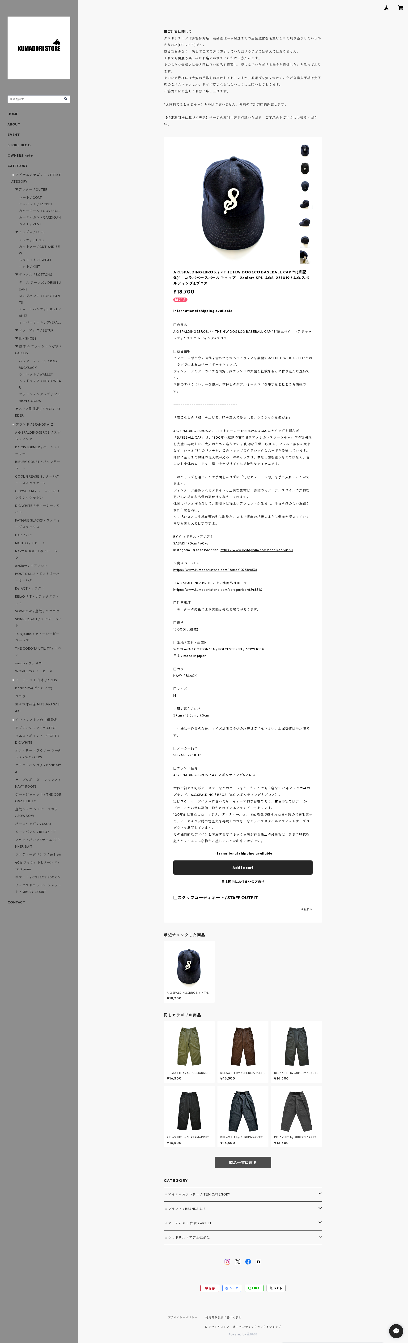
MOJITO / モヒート (30, 543)
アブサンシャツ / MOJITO (35, 728)
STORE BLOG (19, 145)
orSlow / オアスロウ (31, 566)
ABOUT (14, 124)
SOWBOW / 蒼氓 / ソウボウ (37, 611)
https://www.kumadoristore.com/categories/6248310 (217, 589)
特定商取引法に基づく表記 (223, 1317)
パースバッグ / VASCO (33, 824)
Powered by (238, 1334)
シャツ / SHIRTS (31, 240)
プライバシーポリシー (183, 1317)
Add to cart (243, 867)
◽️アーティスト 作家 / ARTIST (188, 1223)
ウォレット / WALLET (36, 374)
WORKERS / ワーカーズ (34, 671)
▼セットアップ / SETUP (34, 330)
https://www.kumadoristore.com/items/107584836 (215, 570)
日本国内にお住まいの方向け (242, 882)
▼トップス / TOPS (30, 232)
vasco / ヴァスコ (28, 663)
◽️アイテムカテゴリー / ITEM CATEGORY (197, 1194)
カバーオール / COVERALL (40, 211)
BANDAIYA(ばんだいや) (33, 688)
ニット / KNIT (29, 266)
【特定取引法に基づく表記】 (186, 118)
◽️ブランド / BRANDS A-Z (185, 1209)
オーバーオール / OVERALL (40, 322)
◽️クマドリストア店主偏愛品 (187, 1237)
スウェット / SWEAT (35, 260)
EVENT (14, 135)
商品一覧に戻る (243, 1162)
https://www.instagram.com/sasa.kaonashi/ (257, 550)
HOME (13, 114)
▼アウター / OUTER (31, 189)
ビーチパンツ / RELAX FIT (35, 832)
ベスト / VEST (30, 224)
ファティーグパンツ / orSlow (38, 854)
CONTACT (16, 902)
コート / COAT (30, 197)
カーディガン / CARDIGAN (40, 217)
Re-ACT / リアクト (30, 588)
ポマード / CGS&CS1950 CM (38, 877)
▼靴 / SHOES (26, 338)
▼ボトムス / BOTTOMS (33, 274)
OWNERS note (20, 155)
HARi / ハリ (24, 535)
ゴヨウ (20, 696)
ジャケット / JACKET (36, 204)
